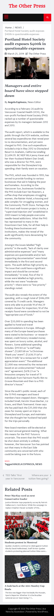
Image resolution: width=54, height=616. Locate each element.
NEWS (7, 461)
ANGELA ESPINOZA (23, 464)
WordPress (42, 611)
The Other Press (27, 6)
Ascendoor (19, 611)
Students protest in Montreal (21, 542)
